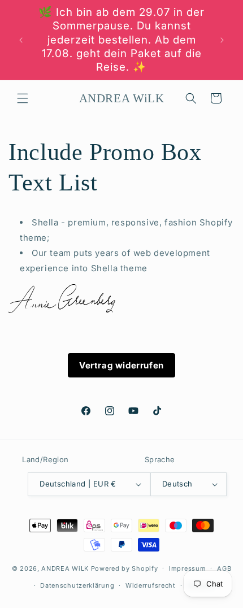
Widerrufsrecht (150, 585)
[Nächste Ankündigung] (222, 40)
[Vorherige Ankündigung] (20, 40)
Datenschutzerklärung (77, 585)
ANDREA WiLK (65, 568)
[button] (22, 98)
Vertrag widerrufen (121, 365)
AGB (224, 568)
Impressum (187, 568)
